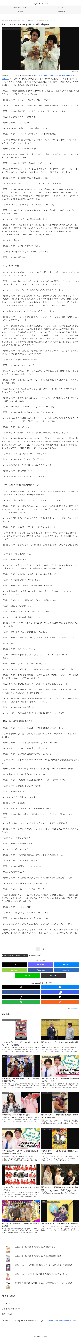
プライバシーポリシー (11, 1309)
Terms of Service (65, 1321)
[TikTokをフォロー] (21, 997)
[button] (53, 975)
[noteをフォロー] (60, 997)
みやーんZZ (6, 1304)
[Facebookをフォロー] (21, 992)
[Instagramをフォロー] (60, 992)
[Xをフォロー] (21, 987)
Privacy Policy (49, 1321)
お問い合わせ (7, 1314)
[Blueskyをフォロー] (60, 987)
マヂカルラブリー (35, 955)
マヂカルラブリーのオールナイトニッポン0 (15, 955)
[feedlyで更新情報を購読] (21, 1002)
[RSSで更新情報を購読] (60, 1002)
